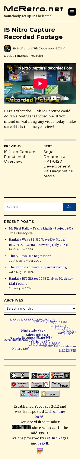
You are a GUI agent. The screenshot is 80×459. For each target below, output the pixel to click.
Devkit (9, 55)
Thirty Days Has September (30, 256)
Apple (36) (61, 322)
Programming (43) (37, 338)
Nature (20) (18, 348)
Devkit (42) (59, 326)
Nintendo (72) (34, 331)
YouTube (36, 55)
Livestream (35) (22, 340)
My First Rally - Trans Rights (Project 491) (41, 228)
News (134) (47, 320)
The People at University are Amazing (38, 267)
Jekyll (43, 443)
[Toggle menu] (72, 12)
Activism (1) (12, 339)
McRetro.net (34, 8)
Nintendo (22, 55)
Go (69, 207)
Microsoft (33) (37, 335)
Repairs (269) (45, 342)
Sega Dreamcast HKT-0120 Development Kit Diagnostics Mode (58, 163)
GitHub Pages (57, 438)
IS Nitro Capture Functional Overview (19, 156)
